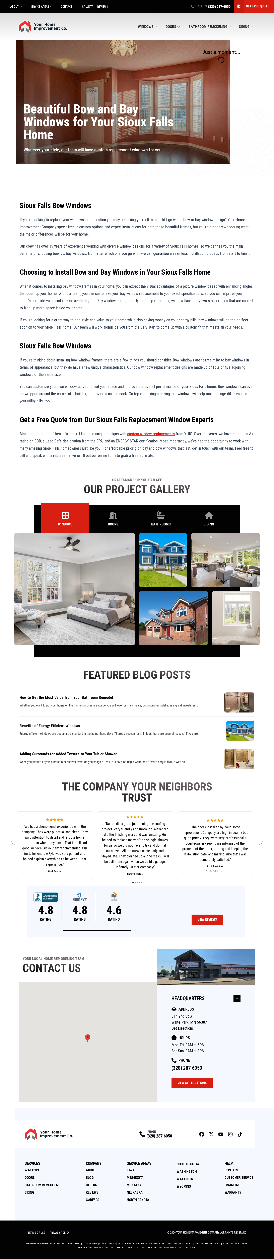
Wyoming (184, 1186)
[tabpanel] (137, 589)
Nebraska (134, 1192)
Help (228, 1163)
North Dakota (138, 1200)
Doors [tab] (113, 524)
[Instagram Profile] (230, 1134)
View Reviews (207, 919)
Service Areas (39, 6)
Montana (134, 1185)
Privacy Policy (60, 1232)
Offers (91, 1185)
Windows (145, 26)
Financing (232, 1185)
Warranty (232, 1192)
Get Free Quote (257, 6)
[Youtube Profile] (220, 1134)
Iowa (130, 1170)
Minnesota (135, 1177)
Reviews (102, 6)
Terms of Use (36, 1232)
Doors (171, 26)
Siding (244, 26)
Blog (89, 1177)
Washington (187, 1171)
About (14, 6)
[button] (97, 930)
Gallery (87, 6)
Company (93, 1163)
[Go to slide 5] (141, 882)
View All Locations (192, 1083)
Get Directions (183, 1028)
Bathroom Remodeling (208, 26)
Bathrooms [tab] (161, 524)
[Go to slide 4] (139, 882)
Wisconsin (185, 1179)
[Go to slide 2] (135, 882)
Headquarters (188, 998)
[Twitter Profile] (211, 1134)
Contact (66, 6)
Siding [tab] (209, 524)
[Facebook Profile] (201, 1134)
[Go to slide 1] (133, 882)
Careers (92, 1200)
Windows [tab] (65, 524)
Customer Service (238, 1177)
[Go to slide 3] (137, 882)
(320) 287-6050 (187, 1068)
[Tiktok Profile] (239, 1134)
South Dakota (188, 1164)
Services (32, 1163)
